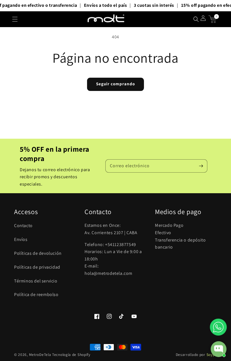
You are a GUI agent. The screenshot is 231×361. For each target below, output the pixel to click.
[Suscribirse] (201, 166)
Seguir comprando (115, 83)
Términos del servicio (35, 281)
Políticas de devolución (38, 253)
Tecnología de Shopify (71, 354)
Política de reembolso (36, 294)
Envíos (21, 239)
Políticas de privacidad (37, 267)
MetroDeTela (40, 354)
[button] (15, 19)
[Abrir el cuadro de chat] (218, 349)
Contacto (23, 226)
